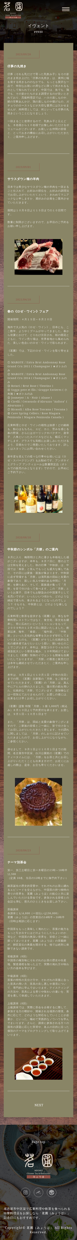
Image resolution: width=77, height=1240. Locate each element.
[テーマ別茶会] (39, 1077)
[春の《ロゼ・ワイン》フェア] (39, 511)
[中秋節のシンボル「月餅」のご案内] (38, 823)
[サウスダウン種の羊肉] (39, 273)
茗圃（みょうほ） (40, 1228)
